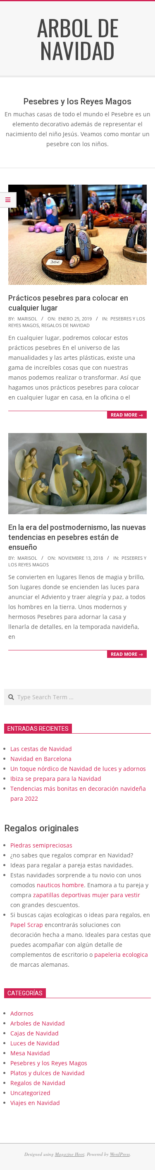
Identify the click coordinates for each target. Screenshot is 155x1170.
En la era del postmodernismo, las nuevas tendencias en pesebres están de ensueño (77, 537)
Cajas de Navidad (34, 1033)
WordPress (120, 1154)
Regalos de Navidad (65, 325)
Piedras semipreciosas (41, 845)
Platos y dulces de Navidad (47, 1073)
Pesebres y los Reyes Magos (48, 1063)
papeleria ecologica (121, 954)
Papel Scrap (26, 925)
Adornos (21, 1013)
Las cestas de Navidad (41, 749)
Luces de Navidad (35, 1043)
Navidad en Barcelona (41, 759)
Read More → (127, 415)
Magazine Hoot (69, 1154)
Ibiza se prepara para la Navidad (55, 778)
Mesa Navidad (30, 1053)
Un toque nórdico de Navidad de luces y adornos (78, 769)
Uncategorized (30, 1093)
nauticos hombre (60, 885)
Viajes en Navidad (35, 1103)
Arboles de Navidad (37, 1023)
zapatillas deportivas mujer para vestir (86, 895)
